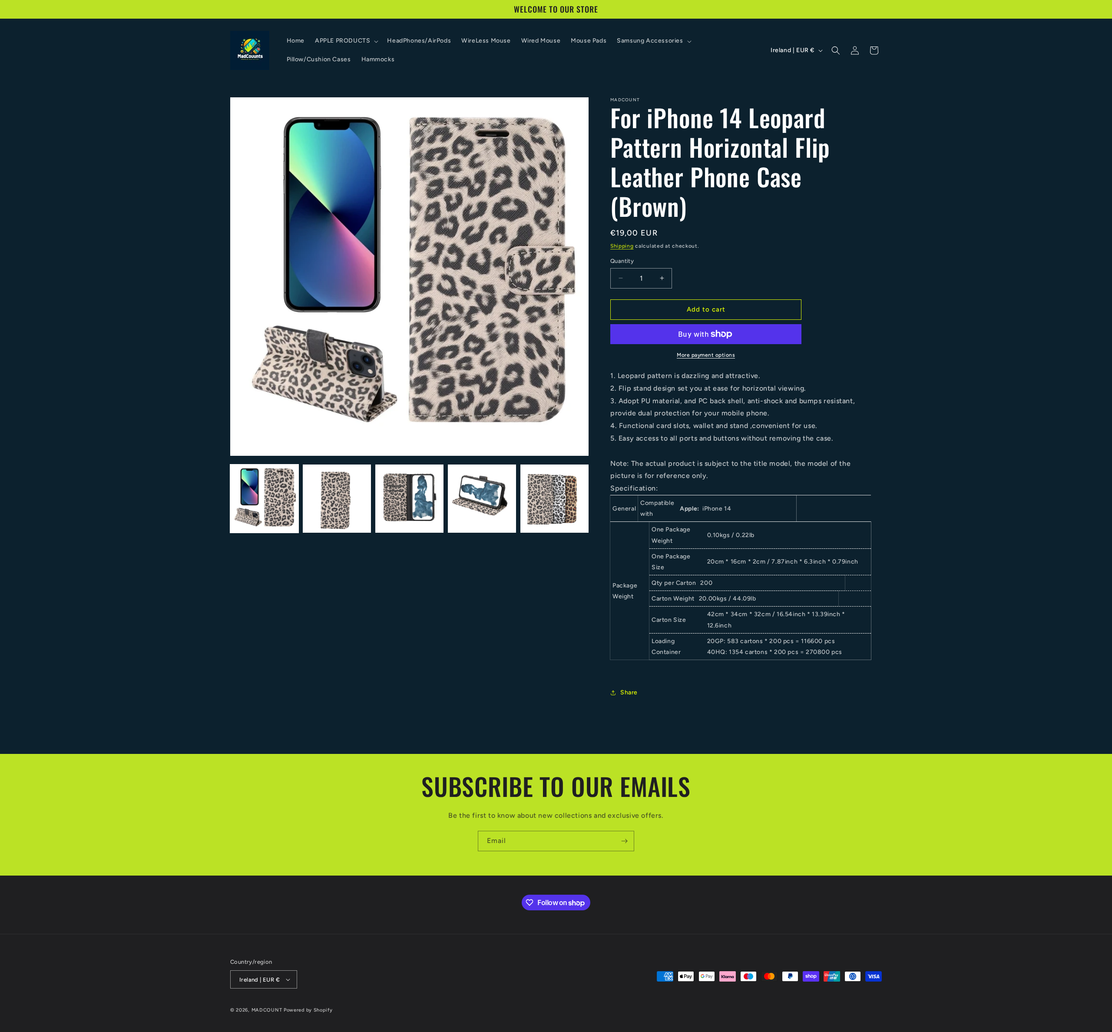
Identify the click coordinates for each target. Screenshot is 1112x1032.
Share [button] (629, 692)
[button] (346, 41)
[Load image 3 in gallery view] (409, 499)
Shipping (622, 246)
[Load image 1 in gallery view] (264, 499)
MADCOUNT (267, 1010)
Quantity (622, 261)
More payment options (706, 355)
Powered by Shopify (308, 1010)
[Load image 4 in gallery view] (482, 499)
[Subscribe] (624, 841)
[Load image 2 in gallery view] (337, 499)
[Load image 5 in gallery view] (554, 499)
